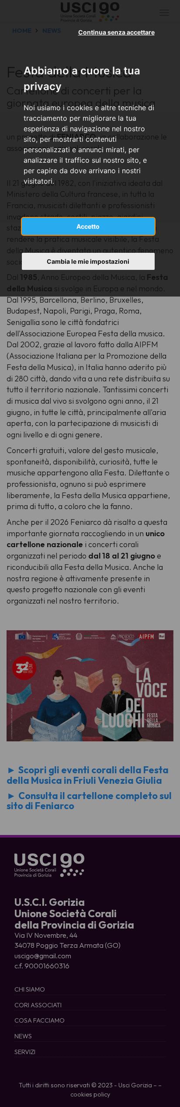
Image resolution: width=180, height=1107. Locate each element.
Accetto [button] (88, 226)
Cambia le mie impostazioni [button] (88, 261)
